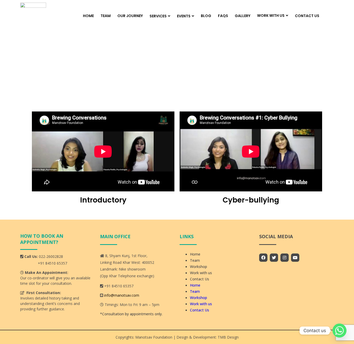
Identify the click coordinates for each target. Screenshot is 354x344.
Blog (206, 15)
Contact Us (307, 15)
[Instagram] (284, 257)
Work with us (271, 15)
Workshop (198, 266)
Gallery (242, 15)
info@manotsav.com (121, 295)
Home (88, 15)
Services (158, 16)
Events (183, 16)
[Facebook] (263, 257)
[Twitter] (274, 257)
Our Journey (130, 15)
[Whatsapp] (339, 331)
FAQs (223, 15)
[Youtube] (295, 257)
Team (106, 15)
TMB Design (228, 337)
